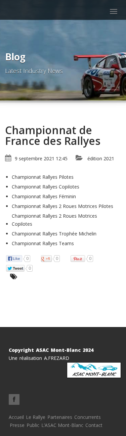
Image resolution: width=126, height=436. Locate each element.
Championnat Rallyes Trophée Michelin (54, 233)
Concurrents (87, 417)
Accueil (16, 417)
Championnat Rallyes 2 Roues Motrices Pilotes (62, 206)
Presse (17, 425)
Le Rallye (35, 417)
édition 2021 (100, 158)
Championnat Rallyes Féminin (44, 196)
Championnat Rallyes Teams (43, 243)
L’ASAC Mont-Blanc (62, 425)
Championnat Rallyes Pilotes (43, 177)
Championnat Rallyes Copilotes (45, 186)
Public (33, 425)
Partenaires (59, 417)
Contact (93, 425)
